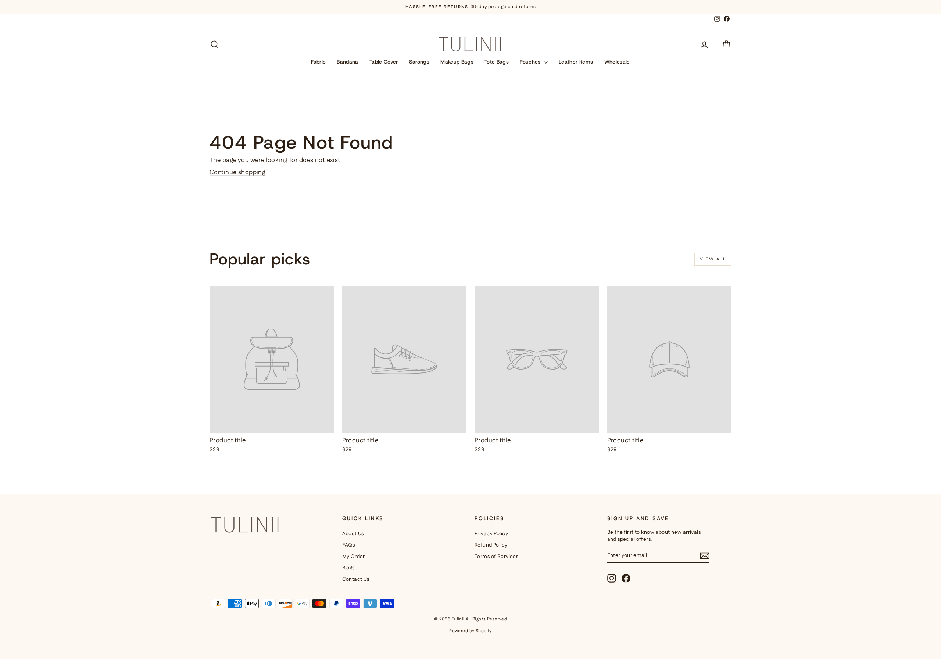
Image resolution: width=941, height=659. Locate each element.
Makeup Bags (456, 61)
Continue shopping (237, 172)
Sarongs (419, 61)
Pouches (531, 61)
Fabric (318, 61)
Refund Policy (491, 545)
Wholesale (617, 61)
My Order (353, 556)
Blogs (348, 568)
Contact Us (355, 579)
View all (713, 259)
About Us (353, 533)
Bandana (347, 61)
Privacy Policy (491, 533)
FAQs (348, 545)
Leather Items (576, 61)
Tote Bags (496, 61)
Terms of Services (496, 556)
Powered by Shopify (470, 631)
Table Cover (383, 61)
